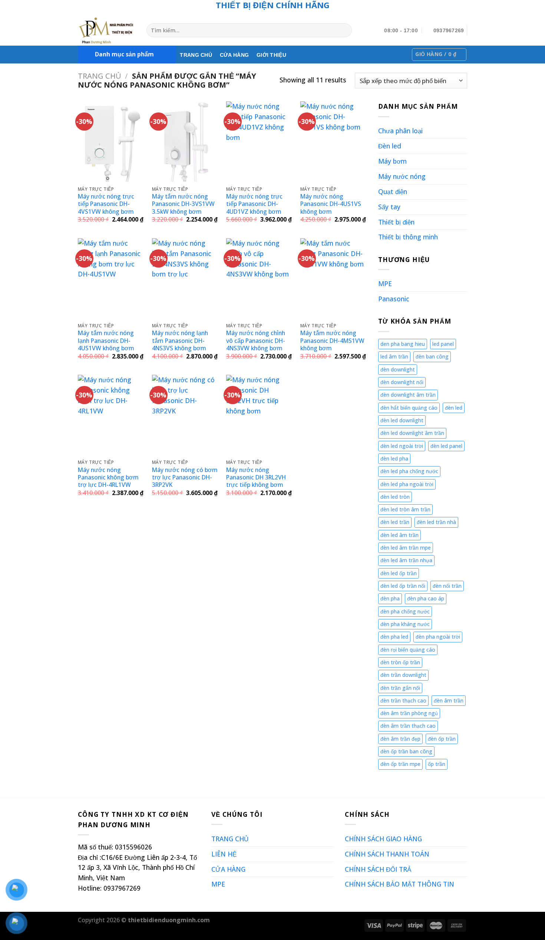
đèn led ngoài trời (401, 445)
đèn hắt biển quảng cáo (408, 407)
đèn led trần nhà (436, 521)
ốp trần (436, 763)
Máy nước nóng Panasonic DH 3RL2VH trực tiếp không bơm (256, 477)
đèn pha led (394, 636)
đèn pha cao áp (425, 598)
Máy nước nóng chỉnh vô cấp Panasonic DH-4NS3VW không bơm (255, 340)
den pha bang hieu (402, 343)
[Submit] (344, 30)
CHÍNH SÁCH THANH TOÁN (387, 853)
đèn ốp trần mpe (400, 763)
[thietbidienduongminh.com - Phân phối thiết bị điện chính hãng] (106, 30)
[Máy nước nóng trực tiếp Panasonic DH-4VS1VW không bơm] (111, 141)
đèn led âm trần (399, 534)
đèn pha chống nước (405, 611)
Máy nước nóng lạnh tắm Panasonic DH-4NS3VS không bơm (180, 340)
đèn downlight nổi (401, 382)
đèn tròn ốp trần (400, 662)
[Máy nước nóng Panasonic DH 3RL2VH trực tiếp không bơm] (259, 415)
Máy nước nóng (402, 176)
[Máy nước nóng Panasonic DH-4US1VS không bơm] (333, 141)
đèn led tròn (395, 496)
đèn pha (390, 598)
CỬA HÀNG (234, 55)
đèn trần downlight (403, 674)
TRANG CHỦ (196, 55)
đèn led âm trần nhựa (406, 560)
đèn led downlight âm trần (412, 432)
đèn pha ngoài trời (438, 636)
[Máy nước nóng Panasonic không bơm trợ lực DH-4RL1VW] (111, 415)
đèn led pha (394, 458)
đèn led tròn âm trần (405, 509)
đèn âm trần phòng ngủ (409, 713)
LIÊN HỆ (224, 853)
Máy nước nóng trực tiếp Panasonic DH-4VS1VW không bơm (106, 204)
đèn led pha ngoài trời (406, 484)
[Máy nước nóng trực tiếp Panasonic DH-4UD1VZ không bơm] (259, 141)
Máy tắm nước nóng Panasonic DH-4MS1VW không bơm (332, 340)
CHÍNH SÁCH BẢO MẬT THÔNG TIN (399, 884)
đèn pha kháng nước (405, 624)
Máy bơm (392, 161)
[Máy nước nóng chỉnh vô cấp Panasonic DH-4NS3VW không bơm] (259, 278)
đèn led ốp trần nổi (402, 585)
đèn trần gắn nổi (400, 687)
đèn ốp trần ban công (406, 751)
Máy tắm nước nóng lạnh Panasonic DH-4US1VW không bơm (106, 340)
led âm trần (394, 356)
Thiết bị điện (396, 221)
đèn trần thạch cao (403, 700)
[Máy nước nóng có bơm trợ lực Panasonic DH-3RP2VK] (185, 415)
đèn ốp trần (442, 738)
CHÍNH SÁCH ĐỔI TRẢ (378, 869)
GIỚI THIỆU (271, 55)
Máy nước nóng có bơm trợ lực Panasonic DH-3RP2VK (185, 477)
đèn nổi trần (447, 585)
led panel (443, 343)
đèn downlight (397, 369)
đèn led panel (446, 445)
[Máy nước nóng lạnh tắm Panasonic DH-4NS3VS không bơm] (185, 278)
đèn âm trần (448, 700)
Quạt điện (392, 191)
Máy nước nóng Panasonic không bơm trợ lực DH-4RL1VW (108, 477)
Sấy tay (389, 206)
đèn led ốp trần (398, 573)
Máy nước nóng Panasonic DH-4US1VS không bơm (330, 204)
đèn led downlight (401, 420)
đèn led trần (394, 521)
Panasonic (393, 298)
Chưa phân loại (400, 130)
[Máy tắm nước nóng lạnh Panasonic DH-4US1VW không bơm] (111, 278)
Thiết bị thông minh (408, 236)
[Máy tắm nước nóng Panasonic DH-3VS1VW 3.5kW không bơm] (185, 141)
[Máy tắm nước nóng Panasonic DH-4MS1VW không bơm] (333, 278)
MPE (385, 283)
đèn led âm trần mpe (405, 547)
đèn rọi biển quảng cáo (407, 649)
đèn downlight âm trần (408, 394)
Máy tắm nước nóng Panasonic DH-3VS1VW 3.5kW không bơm (183, 204)
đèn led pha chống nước (409, 471)
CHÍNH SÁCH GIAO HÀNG (383, 838)
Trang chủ (99, 76)
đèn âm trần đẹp (400, 738)
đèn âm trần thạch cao (408, 725)
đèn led (453, 407)
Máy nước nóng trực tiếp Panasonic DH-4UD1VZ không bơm (254, 204)
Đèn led (389, 145)
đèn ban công (432, 356)
